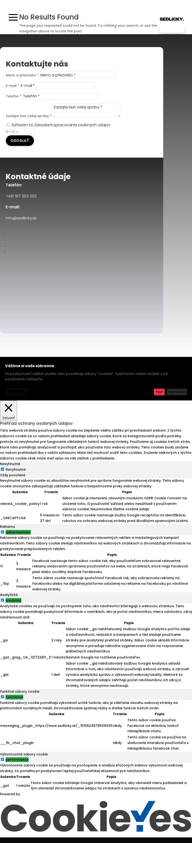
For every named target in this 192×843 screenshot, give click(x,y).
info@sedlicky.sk (21, 218)
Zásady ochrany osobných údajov (30, 385)
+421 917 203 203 (21, 196)
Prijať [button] (159, 392)
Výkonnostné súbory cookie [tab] (24, 754)
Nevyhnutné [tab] (10, 464)
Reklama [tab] (7, 526)
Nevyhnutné (16, 469)
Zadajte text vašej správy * (29, 116)
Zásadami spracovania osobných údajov (72, 125)
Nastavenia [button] (17, 392)
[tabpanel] (96, 501)
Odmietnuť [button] (177, 392)
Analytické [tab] (9, 594)
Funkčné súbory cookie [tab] (19, 691)
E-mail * (12, 85)
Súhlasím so (61, 125)
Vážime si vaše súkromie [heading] (29, 366)
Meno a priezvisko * (22, 75)
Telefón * (14, 96)
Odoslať (20, 140)
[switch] (2, 531)
